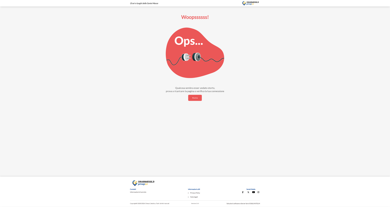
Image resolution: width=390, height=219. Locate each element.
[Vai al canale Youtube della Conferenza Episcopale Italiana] (253, 192)
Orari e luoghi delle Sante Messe (144, 3)
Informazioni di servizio (138, 192)
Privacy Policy (195, 193)
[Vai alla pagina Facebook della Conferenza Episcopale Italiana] (243, 192)
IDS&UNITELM (254, 203)
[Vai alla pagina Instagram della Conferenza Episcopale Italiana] (258, 192)
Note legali (194, 197)
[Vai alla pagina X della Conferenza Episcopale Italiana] (248, 192)
